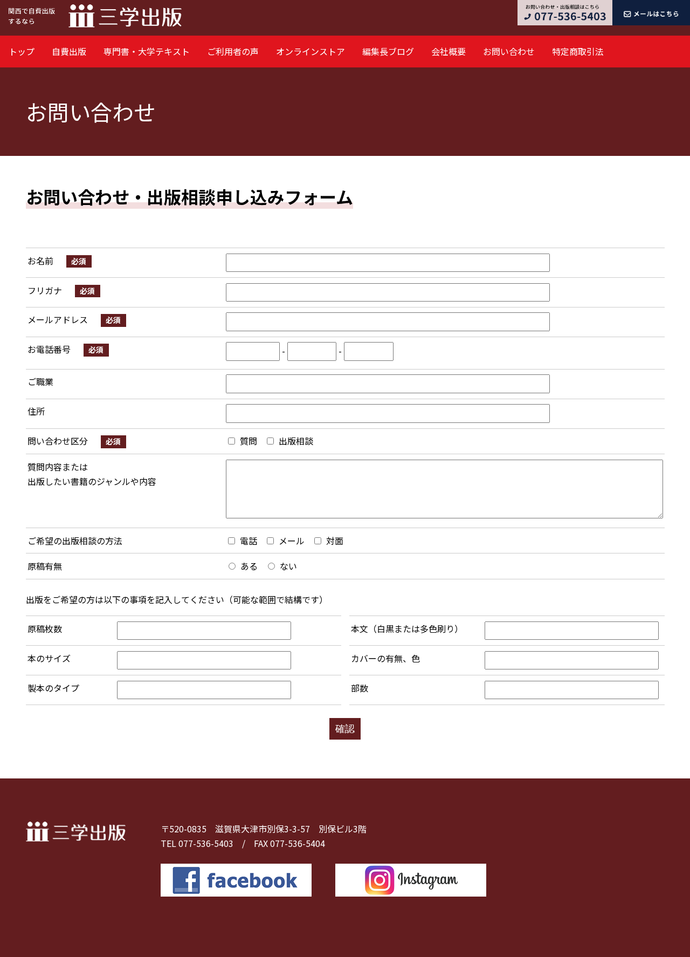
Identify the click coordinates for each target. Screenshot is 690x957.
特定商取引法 (578, 51)
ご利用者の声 (233, 51)
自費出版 (69, 51)
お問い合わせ (509, 51)
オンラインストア (310, 51)
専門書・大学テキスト (147, 51)
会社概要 (448, 51)
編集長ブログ (388, 51)
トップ (21, 51)
